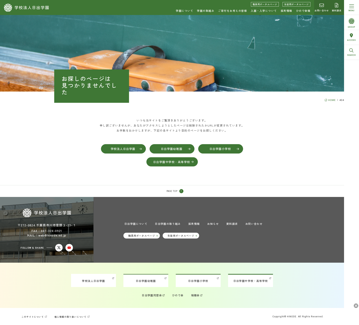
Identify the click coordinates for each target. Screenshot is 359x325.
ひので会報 (303, 11)
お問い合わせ (321, 10)
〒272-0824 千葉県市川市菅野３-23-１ (47, 225)
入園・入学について (264, 11)
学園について (184, 11)
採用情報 (286, 11)
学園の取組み (205, 11)
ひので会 (178, 295)
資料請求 (336, 10)
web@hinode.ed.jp (52, 235)
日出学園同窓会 (152, 295)
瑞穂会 (195, 295)
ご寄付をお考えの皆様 (232, 11)
